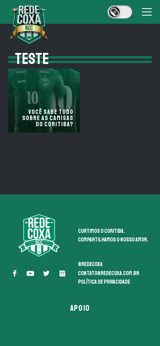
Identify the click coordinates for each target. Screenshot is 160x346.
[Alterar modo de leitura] (120, 12)
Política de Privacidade (104, 281)
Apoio (80, 308)
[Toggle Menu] (147, 12)
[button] (14, 273)
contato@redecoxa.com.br (108, 273)
